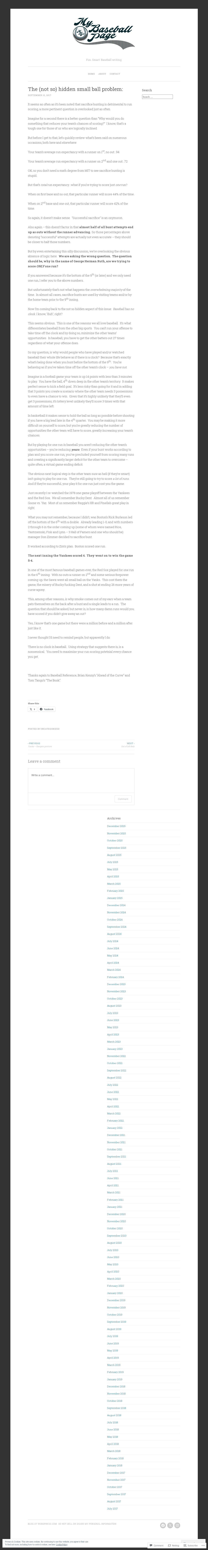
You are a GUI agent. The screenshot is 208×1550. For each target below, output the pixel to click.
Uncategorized (49, 729)
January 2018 (114, 1465)
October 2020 (115, 1228)
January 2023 (115, 1048)
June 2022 (113, 1092)
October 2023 (115, 998)
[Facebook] (163, 1525)
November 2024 (116, 912)
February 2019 (115, 1372)
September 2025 (116, 847)
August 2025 (114, 854)
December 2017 (116, 1472)
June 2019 (113, 1343)
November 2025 (116, 833)
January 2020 (115, 1293)
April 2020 (113, 1271)
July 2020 (112, 1250)
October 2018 (114, 1400)
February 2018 (115, 1458)
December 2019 (116, 1300)
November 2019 (116, 1307)
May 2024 (112, 955)
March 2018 (113, 1451)
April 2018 (113, 1443)
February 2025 (115, 890)
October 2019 (114, 1314)
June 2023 (113, 1020)
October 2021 (114, 1149)
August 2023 (114, 1005)
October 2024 (115, 919)
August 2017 (114, 1501)
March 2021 (113, 1192)
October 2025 (115, 840)
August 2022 (114, 1077)
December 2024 (116, 905)
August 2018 (114, 1415)
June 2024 (113, 948)
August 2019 (114, 1329)
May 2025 (112, 869)
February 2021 (115, 1199)
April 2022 (113, 1106)
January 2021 (114, 1206)
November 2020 (116, 1221)
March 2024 (114, 969)
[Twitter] (170, 1525)
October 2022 (115, 1063)
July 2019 (112, 1336)
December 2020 (116, 1214)
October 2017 (114, 1487)
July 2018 (112, 1422)
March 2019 (113, 1365)
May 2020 (112, 1264)
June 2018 (113, 1429)
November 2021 (116, 1142)
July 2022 (112, 1084)
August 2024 (114, 933)
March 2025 (114, 883)
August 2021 (114, 1163)
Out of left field (127, 745)
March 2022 (114, 1113)
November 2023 (116, 991)
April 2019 (113, 1357)
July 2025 (112, 862)
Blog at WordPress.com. (43, 1523)
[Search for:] (157, 96)
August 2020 (114, 1242)
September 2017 (116, 1494)
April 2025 (113, 876)
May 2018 (112, 1436)
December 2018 (116, 1386)
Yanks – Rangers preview (40, 745)
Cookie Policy (61, 1544)
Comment (123, 799)
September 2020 (116, 1235)
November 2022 (116, 1056)
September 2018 (116, 1408)
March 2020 (114, 1278)
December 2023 (116, 984)
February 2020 (115, 1285)
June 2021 (113, 1178)
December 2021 (116, 1135)
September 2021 (116, 1156)
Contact (115, 73)
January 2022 (115, 1127)
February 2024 (115, 977)
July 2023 (112, 1013)
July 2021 (112, 1170)
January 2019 (114, 1379)
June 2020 (113, 1257)
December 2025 (116, 826)
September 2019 (116, 1321)
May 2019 (112, 1350)
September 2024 (116, 926)
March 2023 (114, 1041)
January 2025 (115, 898)
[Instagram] (177, 1525)
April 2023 (113, 1034)
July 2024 (112, 941)
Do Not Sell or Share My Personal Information (87, 1523)
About (102, 73)
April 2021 (113, 1185)
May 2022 (112, 1099)
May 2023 (112, 1027)
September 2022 (116, 1070)
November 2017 (116, 1479)
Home (91, 73)
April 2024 (113, 962)
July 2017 (112, 1508)
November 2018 (116, 1393)
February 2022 (115, 1120)
